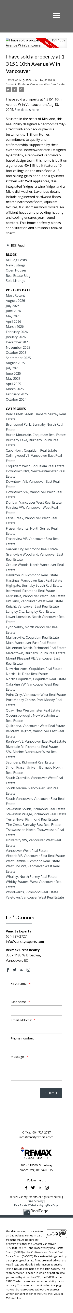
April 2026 (13, 321)
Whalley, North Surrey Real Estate (31, 876)
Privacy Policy (35, 1201)
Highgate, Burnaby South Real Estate (34, 585)
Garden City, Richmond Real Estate (32, 549)
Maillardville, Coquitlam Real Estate (32, 637)
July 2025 (12, 368)
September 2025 (18, 358)
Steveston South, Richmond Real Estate (35, 809)
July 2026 (12, 306)
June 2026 (13, 311)
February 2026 (17, 332)
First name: (19, 983)
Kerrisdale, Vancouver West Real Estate (35, 596)
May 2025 (13, 378)
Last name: (19, 1002)
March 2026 (15, 326)
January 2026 (16, 337)
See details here (27, 109)
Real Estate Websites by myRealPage (36, 1205)
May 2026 (13, 316)
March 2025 (15, 389)
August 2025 (15, 363)
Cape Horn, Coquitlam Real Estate (31, 450)
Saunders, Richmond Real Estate (30, 762)
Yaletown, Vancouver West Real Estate (35, 897)
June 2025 (13, 373)
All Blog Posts (16, 260)
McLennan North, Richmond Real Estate (36, 648)
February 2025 (17, 394)
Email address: (22, 1020)
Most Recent (15, 295)
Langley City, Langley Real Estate (31, 611)
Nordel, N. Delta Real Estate (27, 674)
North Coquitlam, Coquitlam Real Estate (36, 679)
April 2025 (13, 384)
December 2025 (18, 342)
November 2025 (18, 347)
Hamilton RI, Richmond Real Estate (32, 575)
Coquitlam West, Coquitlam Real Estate (35, 466)
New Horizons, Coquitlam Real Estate (34, 668)
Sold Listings (15, 280)
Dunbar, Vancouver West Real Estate (34, 502)
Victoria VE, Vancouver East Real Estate (35, 855)
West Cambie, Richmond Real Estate (33, 861)
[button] (8, 970)
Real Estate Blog (18, 275)
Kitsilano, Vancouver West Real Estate (41, 84)
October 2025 (16, 352)
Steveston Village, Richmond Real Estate (36, 814)
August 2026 (15, 300)
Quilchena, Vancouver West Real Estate (35, 726)
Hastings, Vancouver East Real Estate (34, 580)
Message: (18, 1057)
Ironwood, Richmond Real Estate (30, 590)
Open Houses (16, 270)
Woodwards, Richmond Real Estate (32, 892)
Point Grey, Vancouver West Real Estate (36, 694)
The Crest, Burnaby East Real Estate (33, 824)
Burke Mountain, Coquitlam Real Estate (36, 435)
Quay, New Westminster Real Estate (33, 710)
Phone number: (22, 1038)
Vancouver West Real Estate (27, 850)
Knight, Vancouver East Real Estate (32, 606)
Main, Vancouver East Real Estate (31, 642)
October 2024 (16, 399)
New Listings (16, 265)
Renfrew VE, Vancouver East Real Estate (36, 741)
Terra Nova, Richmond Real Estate (32, 819)
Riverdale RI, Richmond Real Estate (32, 746)
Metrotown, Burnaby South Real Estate (35, 653)
